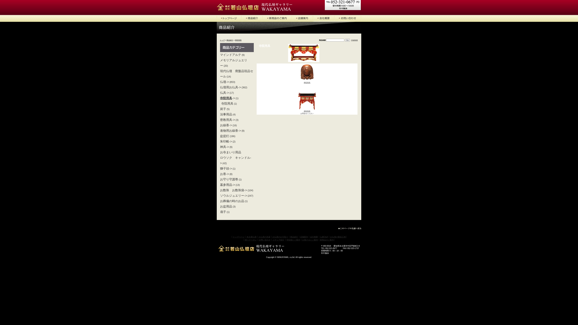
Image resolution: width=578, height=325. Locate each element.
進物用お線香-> (230, 130)
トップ (222, 40)
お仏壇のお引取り (280, 237)
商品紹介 (230, 40)
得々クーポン (251, 240)
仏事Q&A (324, 237)
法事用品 (226, 114)
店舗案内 (304, 237)
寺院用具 (238, 40)
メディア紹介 (278, 240)
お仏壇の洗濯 (264, 237)
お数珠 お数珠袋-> (233, 190)
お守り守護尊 (229, 179)
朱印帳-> (226, 141)
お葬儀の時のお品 (232, 201)
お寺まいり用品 (230, 152)
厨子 (223, 109)
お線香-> (226, 125)
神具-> (224, 147)
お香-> (224, 174)
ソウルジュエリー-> (233, 195)
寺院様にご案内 (293, 240)
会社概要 (314, 237)
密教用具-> (227, 119)
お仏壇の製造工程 (338, 237)
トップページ (239, 237)
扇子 (223, 212)
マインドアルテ (230, 54)
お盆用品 (226, 206)
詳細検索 (354, 40)
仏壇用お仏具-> (230, 87)
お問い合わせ (264, 240)
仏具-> (224, 92)
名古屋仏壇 (251, 237)
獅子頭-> (226, 168)
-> (227, 98)
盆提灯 (224, 136)
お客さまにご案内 (310, 240)
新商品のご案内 (327, 240)
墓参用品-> (227, 184)
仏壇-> (224, 82)
